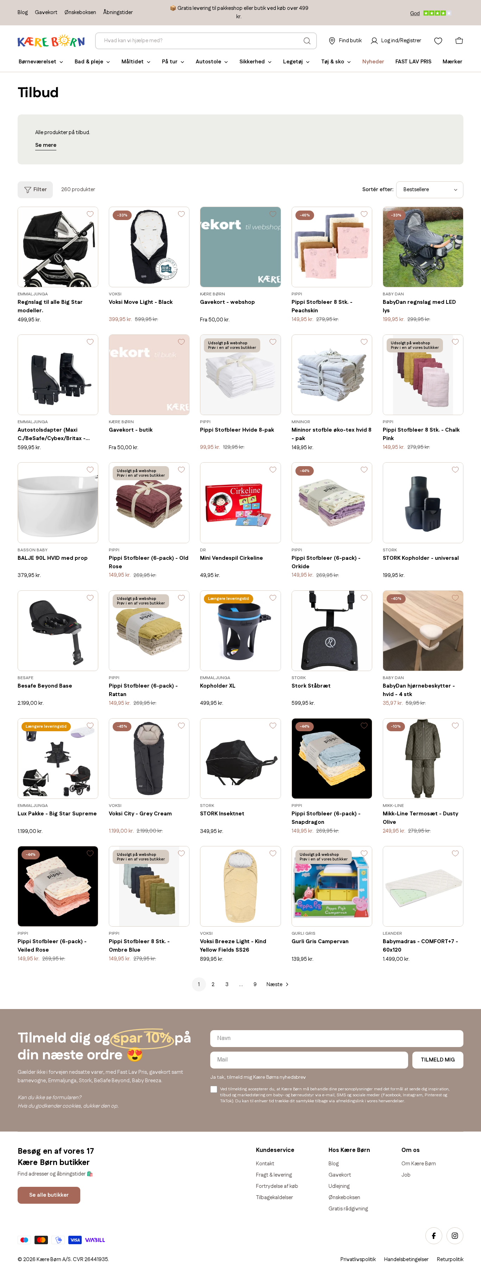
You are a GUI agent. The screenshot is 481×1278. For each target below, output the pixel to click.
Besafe (25, 678)
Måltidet (132, 61)
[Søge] (307, 41)
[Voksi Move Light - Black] (149, 247)
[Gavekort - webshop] (240, 247)
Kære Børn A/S (54, 1259)
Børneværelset (37, 61)
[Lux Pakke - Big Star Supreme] (58, 758)
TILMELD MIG (438, 1060)
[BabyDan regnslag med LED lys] (423, 247)
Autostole (208, 61)
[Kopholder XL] (240, 631)
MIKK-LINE (393, 806)
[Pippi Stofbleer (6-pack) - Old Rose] (149, 503)
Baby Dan (393, 294)
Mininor (301, 422)
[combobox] (206, 40)
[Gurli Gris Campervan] (332, 886)
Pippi (297, 294)
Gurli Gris (304, 933)
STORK (390, 550)
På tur (169, 61)
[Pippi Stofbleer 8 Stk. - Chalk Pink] (423, 375)
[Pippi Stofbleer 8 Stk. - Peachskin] (332, 247)
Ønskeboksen (80, 12)
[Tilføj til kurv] (82, 276)
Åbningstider (118, 12)
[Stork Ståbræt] (332, 631)
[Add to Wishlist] (90, 216)
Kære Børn (212, 294)
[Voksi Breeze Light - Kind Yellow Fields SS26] (240, 886)
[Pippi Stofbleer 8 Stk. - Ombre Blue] (149, 886)
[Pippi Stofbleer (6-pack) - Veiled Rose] (58, 886)
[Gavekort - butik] (149, 375)
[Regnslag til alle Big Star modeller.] (58, 247)
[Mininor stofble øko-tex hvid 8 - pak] (332, 375)
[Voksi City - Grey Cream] (149, 758)
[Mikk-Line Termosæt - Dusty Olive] (423, 758)
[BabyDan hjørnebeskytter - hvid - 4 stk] (423, 631)
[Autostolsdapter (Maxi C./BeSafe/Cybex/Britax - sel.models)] (58, 375)
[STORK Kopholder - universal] (423, 503)
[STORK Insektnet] (240, 758)
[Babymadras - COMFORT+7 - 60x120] (423, 886)
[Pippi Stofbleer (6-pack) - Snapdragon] (332, 758)
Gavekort (46, 12)
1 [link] (199, 984)
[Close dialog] (473, 1075)
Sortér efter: (377, 189)
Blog (23, 12)
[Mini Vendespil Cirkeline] (240, 503)
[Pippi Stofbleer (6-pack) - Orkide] (332, 503)
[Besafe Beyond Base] (58, 631)
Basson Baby (33, 550)
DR (203, 550)
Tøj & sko (332, 61)
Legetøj (293, 61)
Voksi (115, 294)
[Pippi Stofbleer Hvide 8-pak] (240, 375)
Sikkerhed (252, 61)
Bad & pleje (89, 61)
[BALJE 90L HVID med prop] (58, 503)
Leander (392, 933)
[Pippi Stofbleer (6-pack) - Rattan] (149, 631)
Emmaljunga (33, 294)
